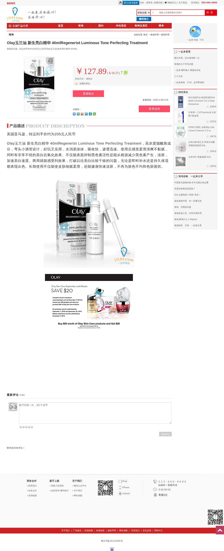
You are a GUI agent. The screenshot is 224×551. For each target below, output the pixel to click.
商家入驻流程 (57, 485)
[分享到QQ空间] (78, 114)
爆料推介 (144, 19)
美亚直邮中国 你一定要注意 (188, 201)
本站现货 (121, 25)
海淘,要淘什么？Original (185, 219)
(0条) (22, 395)
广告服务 (77, 530)
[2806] (213, 166)
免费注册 (158, 2)
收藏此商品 (84, 83)
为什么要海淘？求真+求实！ (187, 195)
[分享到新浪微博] (82, 114)
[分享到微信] (94, 114)
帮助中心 (158, 530)
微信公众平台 (80, 485)
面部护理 (165, 34)
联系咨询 (154, 108)
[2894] (213, 106)
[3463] (213, 151)
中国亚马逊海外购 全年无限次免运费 (191, 182)
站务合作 (32, 490)
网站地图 (78, 495)
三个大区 (178, 76)
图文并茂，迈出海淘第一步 (187, 58)
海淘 (80, 25)
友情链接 (32, 495)
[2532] (213, 121)
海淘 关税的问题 (182, 207)
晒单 (161, 25)
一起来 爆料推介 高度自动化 (187, 70)
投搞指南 (89, 530)
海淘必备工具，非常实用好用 (188, 213)
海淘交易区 (141, 25)
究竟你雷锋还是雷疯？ (184, 188)
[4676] (213, 136)
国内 (101, 25)
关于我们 (78, 490)
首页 (60, 25)
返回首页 (11, 3)
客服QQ (163, 494)
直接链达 (88, 93)
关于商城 (182, 2)
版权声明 (112, 530)
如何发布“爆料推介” (60, 490)
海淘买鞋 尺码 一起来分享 (188, 225)
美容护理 (154, 34)
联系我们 (32, 485)
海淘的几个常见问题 (183, 64)
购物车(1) (171, 2)
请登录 (149, 2)
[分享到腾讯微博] (86, 114)
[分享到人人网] (90, 114)
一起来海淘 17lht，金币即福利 (189, 82)
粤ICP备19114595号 (112, 541)
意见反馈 (147, 530)
